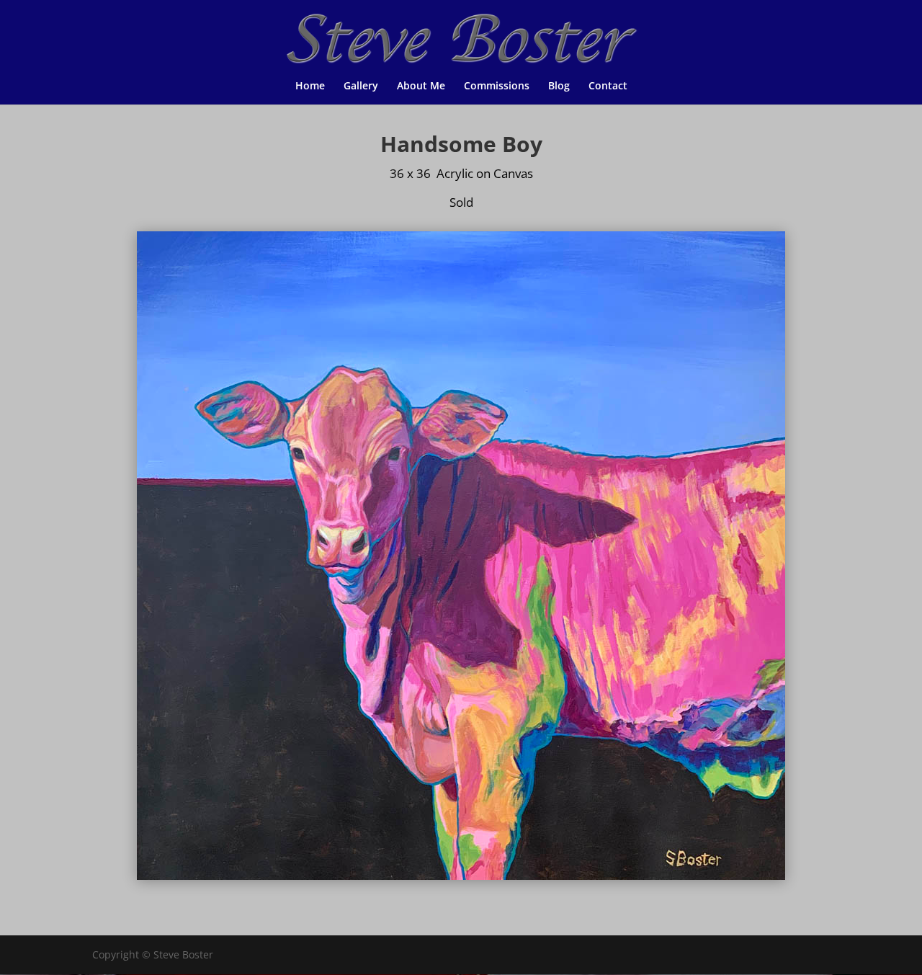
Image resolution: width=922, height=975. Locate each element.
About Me (421, 86)
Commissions (496, 86)
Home (310, 86)
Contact (607, 86)
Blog (559, 86)
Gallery (361, 86)
